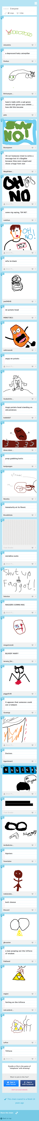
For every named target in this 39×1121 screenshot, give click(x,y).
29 (2, 717)
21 (2, 520)
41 (2, 1015)
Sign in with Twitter (11, 1083)
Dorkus (6, 61)
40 (2, 999)
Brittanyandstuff (10, 94)
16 (2, 404)
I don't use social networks (19, 1090)
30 (2, 750)
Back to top (7, 1118)
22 (2, 552)
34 (2, 850)
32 (2, 799)
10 (2, 258)
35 (2, 866)
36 (2, 899)
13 (2, 322)
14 (2, 355)
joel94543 (7, 301)
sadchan (6, 220)
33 (2, 817)
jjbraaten (7, 942)
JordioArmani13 (9, 845)
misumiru (7, 45)
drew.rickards (8, 450)
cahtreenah (7, 350)
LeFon (5, 1042)
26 (2, 650)
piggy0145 (7, 694)
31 (2, 766)
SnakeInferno (8, 399)
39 (2, 966)
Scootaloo (7, 861)
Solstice (6, 596)
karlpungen (7, 466)
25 (2, 617)
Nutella (6, 499)
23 (2, 569)
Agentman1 (8, 761)
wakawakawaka (9, 894)
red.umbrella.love (10, 1010)
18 (2, 455)
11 (2, 274)
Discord (6, 910)
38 (2, 947)
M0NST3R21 (8, 318)
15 (2, 371)
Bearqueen (7, 147)
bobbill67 (7, 418)
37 (2, 915)
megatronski (8, 645)
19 (2, 471)
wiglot (5, 994)
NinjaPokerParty (9, 171)
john (5, 115)
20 (2, 504)
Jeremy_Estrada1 (10, 661)
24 (2, 601)
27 (2, 666)
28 (2, 698)
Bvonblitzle (7, 515)
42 (2, 1047)
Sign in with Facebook (27, 1083)
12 (2, 306)
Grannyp (6, 712)
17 (2, 422)
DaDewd (6, 961)
